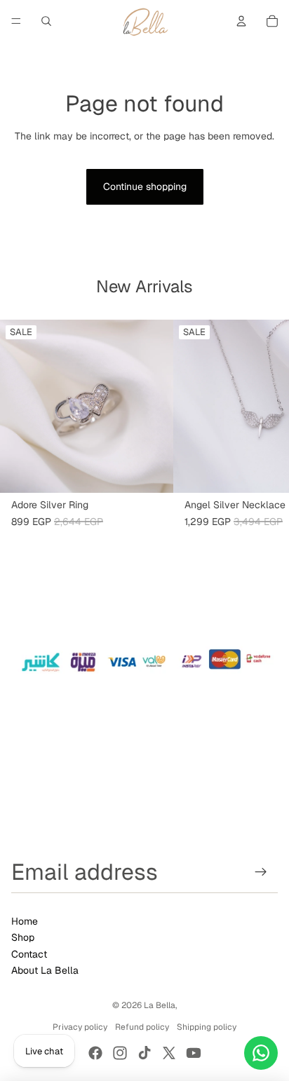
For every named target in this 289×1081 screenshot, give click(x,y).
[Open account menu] (241, 21)
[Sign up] (261, 871)
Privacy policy (80, 1027)
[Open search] (46, 21)
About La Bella (45, 970)
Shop (22, 937)
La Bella (159, 1005)
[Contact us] (261, 1053)
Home (24, 921)
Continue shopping (145, 186)
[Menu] (16, 21)
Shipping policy (206, 1027)
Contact (29, 954)
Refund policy (142, 1027)
